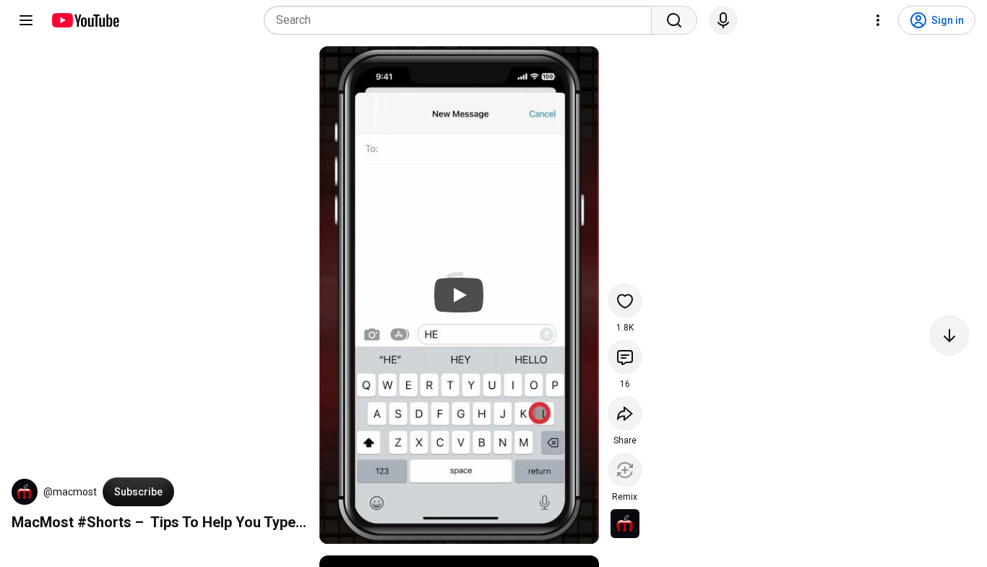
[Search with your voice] (723, 20)
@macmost (70, 492)
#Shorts (104, 522)
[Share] (625, 413)
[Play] (458, 295)
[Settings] (878, 20)
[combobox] (462, 20)
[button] (25, 492)
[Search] (674, 20)
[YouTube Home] (84, 20)
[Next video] (949, 335)
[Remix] (625, 470)
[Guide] (26, 20)
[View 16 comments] (625, 357)
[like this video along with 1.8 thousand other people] (625, 301)
